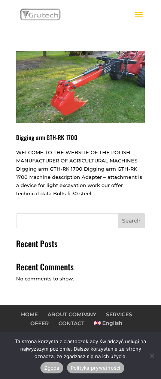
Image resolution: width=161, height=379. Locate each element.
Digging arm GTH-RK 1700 (47, 137)
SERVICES (119, 314)
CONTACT (71, 323)
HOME (29, 314)
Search (131, 220)
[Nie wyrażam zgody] (151, 355)
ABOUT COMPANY (72, 314)
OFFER (39, 323)
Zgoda (51, 368)
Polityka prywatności (96, 368)
